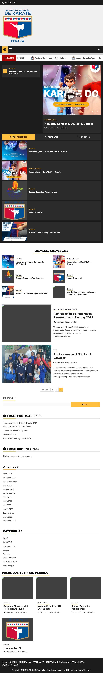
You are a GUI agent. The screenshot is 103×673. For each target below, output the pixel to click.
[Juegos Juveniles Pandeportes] (14, 190)
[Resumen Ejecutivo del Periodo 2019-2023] (14, 150)
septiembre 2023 (10, 482)
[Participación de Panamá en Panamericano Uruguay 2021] (27, 323)
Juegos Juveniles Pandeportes (82, 58)
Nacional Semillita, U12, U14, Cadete (43, 58)
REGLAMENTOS (77, 662)
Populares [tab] (52, 137)
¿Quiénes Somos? (10, 665)
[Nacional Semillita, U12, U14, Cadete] (72, 90)
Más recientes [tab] (19, 137)
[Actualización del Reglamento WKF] (14, 231)
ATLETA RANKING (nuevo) (57, 662)
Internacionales (58, 309)
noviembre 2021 (9, 521)
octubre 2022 (8, 489)
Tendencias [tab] (85, 137)
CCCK (55, 350)
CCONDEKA (7, 542)
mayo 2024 (7, 474)
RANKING (12, 662)
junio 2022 (7, 497)
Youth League (8, 566)
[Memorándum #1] (14, 210)
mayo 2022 (7, 501)
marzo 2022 (8, 509)
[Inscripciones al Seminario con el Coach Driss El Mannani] (59, 292)
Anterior (45, 390)
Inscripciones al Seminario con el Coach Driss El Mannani (81, 293)
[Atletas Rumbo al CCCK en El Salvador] (27, 364)
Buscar (9, 398)
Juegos (6, 550)
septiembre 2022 (10, 493)
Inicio (4, 662)
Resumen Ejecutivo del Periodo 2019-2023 (48, 152)
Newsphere (72, 670)
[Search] (99, 49)
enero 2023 (7, 486)
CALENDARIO (25, 662)
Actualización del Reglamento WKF (44, 232)
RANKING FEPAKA (50, 120)
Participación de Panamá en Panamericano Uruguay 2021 (73, 315)
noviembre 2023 (9, 478)
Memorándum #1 (36, 212)
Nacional (12, 68)
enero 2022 (7, 517)
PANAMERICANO (71, 309)
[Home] (4, 50)
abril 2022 (7, 505)
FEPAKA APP (38, 662)
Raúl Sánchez (63, 128)
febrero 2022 (8, 513)
